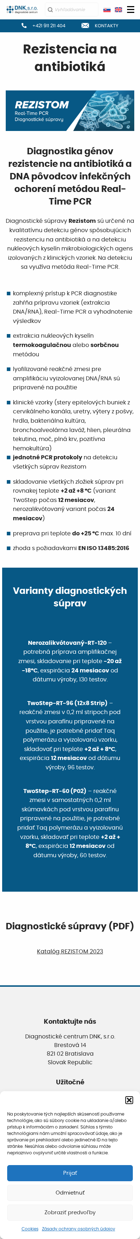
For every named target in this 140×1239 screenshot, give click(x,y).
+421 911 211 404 (48, 25)
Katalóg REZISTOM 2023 (70, 951)
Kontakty (106, 25)
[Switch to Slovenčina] (107, 9)
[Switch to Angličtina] (118, 9)
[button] (129, 1100)
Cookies (30, 1229)
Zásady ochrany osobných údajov (78, 1229)
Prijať (70, 1173)
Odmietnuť (70, 1193)
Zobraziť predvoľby (70, 1212)
